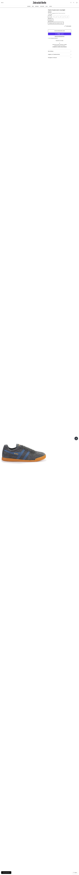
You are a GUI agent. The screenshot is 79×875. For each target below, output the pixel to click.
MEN (33, 6)
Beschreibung (50, 51)
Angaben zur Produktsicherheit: (54, 54)
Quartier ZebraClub (55, 38)
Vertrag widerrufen (6, 872)
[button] (71, 2)
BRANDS (37, 6)
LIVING (50, 6)
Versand (53, 13)
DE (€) (2, 2)
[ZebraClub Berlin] (39, 2)
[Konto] (73, 2)
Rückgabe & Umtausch (52, 57)
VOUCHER (42, 6)
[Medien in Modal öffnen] (23, 441)
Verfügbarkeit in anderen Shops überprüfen (59, 46)
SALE (47, 6)
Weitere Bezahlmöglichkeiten (59, 36)
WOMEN (28, 6)
